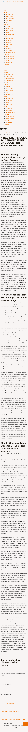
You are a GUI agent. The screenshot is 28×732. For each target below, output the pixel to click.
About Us (6, 12)
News (5, 36)
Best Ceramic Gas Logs (9, 132)
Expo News (8, 42)
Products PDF (9, 62)
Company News (9, 38)
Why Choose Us (9, 20)
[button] (14, 68)
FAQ (7, 22)
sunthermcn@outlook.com (10, 712)
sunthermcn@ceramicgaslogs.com (13, 719)
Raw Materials (9, 50)
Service (6, 46)
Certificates (6, 54)
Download (6, 60)
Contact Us (6, 64)
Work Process (9, 48)
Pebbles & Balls (9, 28)
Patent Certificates (10, 58)
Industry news (9, 44)
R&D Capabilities (10, 18)
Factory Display (9, 16)
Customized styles (10, 34)
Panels (7, 32)
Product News (9, 40)
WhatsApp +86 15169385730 (7, 703)
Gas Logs (8, 26)
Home (5, 10)
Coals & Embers (9, 30)
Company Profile (9, 14)
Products (6, 24)
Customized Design (10, 52)
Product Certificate (10, 56)
